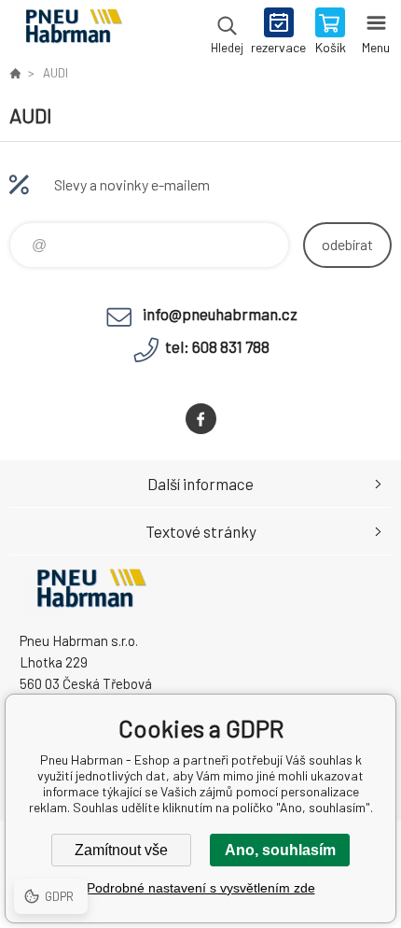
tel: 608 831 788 (217, 346)
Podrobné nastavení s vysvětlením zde (201, 887)
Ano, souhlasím (280, 850)
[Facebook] (201, 418)
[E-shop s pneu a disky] (15, 72)
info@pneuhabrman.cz (220, 313)
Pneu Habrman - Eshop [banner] (73, 32)
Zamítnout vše (121, 850)
